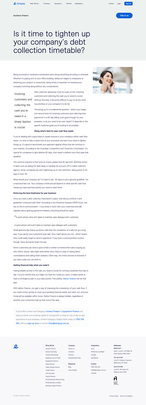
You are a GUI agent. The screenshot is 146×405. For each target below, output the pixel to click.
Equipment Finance (70, 311)
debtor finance (69, 279)
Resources (58, 3)
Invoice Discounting (52, 355)
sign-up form (33, 323)
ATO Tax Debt (50, 373)
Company (46, 3)
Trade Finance (50, 370)
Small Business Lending (53, 382)
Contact (111, 3)
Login (119, 3)
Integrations (79, 3)
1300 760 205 (95, 367)
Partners (69, 3)
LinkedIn (93, 373)
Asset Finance (50, 364)
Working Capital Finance (53, 385)
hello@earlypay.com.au (59, 323)
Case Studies (72, 370)
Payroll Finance (50, 376)
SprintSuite (94, 358)
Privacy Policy (114, 396)
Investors (71, 352)
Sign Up (128, 3)
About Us (71, 348)
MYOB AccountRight (97, 352)
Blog (69, 367)
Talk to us (124, 15)
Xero (92, 348)
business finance (20, 15)
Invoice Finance (53, 311)
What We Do (34, 3)
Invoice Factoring (51, 352)
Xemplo (93, 355)
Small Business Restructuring (55, 379)
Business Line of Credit (53, 358)
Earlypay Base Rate (74, 358)
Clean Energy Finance (53, 367)
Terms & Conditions (126, 396)
